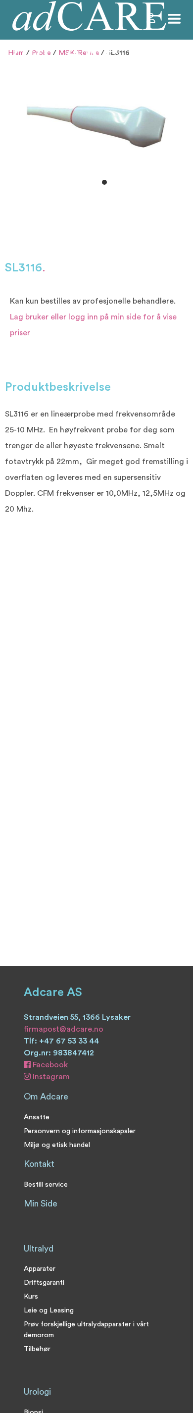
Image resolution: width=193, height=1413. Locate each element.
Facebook (49, 1065)
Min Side (40, 1204)
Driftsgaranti (44, 1282)
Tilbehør (37, 1349)
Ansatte (36, 1117)
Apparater (39, 1268)
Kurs (31, 1296)
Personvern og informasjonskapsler (80, 1131)
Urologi (37, 1392)
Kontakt (39, 1164)
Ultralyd (38, 1249)
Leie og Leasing (49, 1310)
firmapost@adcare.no (63, 1029)
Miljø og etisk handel (57, 1145)
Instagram (50, 1077)
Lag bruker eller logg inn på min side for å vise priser (93, 325)
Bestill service (46, 1184)
